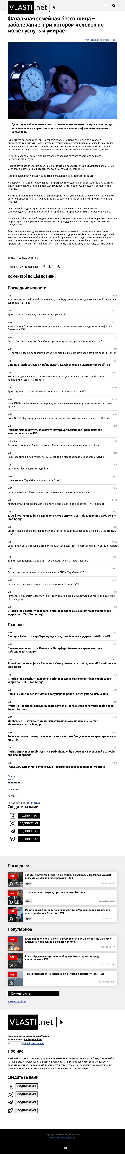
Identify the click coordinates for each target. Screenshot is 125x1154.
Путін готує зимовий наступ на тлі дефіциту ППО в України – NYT (46, 572)
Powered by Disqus (17, 1001)
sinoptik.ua (35, 803)
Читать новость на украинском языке (100, 40)
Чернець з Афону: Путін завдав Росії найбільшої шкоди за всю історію (49, 492)
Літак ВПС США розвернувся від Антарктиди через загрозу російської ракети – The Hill (58, 418)
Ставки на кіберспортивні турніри (28, 468)
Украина (12, 441)
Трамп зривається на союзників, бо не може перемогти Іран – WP (46, 391)
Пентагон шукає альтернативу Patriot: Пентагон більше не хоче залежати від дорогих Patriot (62, 352)
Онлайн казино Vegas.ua (62, 1137)
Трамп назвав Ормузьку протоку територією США (37, 314)
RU (65, 1148)
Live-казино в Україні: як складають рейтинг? (34, 480)
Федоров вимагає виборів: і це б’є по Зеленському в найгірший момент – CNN (53, 445)
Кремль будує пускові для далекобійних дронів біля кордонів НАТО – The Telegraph (56, 503)
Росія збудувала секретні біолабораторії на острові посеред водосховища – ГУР (55, 341)
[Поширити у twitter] (51, 267)
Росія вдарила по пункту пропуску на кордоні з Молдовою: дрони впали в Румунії (56, 456)
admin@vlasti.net (33, 1039)
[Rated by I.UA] (14, 1043)
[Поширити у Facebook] (43, 267)
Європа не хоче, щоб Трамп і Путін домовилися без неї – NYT (43, 584)
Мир (10, 295)
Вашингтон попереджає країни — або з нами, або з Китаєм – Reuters (48, 560)
